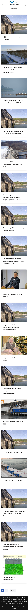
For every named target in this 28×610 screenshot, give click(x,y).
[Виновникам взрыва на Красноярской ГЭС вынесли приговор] (14, 531)
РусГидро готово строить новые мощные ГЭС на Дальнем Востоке (14, 513)
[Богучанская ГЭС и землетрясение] (14, 565)
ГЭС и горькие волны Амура (13, 452)
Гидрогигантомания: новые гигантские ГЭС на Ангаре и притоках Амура (13, 69)
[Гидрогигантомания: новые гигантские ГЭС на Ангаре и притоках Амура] (14, 55)
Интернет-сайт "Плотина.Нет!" (17, 597)
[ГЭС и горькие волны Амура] (14, 440)
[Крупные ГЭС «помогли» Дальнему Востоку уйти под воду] (14, 149)
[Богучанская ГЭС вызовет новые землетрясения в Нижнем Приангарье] (14, 312)
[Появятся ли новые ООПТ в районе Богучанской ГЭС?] (14, 88)
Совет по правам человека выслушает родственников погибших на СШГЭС (12, 390)
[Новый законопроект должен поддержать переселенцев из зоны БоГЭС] (14, 279)
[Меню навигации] (25, 5)
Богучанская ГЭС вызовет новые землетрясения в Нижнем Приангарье (12, 327)
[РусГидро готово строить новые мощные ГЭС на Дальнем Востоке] (14, 498)
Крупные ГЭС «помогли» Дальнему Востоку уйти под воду (12, 164)
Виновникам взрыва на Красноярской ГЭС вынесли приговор (13, 546)
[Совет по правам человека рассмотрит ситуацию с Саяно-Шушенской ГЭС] (14, 246)
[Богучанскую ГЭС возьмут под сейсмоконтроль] (14, 215)
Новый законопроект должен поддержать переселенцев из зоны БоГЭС (13, 294)
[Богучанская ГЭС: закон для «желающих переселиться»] (14, 118)
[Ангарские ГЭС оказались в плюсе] (14, 468)
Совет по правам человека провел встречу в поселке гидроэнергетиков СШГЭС (12, 197)
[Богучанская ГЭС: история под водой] (14, 345)
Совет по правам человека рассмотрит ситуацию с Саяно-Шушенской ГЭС (13, 260)
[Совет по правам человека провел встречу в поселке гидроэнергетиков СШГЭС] (14, 182)
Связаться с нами (7, 599)
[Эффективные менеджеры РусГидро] (14, 24)
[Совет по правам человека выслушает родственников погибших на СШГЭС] (14, 376)
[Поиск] (2, 5)
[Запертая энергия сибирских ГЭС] (14, 409)
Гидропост (15, 606)
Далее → (13, 590)
